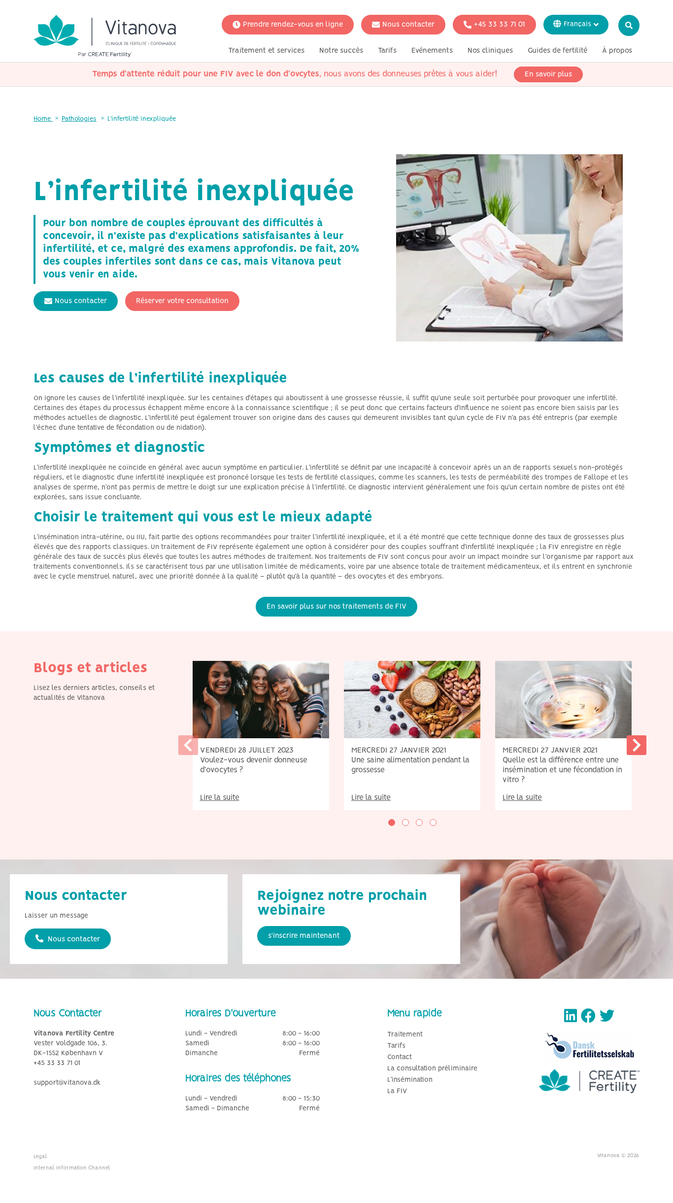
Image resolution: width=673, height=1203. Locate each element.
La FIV (397, 1091)
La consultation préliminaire (432, 1068)
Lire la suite (219, 797)
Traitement (405, 1034)
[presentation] (188, 745)
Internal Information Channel (72, 1168)
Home (43, 119)
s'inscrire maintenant (304, 936)
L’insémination (410, 1080)
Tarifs (387, 51)
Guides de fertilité (557, 51)
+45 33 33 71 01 (499, 25)
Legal (40, 1157)
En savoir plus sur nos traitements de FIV (336, 607)
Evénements (432, 51)
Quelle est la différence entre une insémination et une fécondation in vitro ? (562, 770)
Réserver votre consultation (182, 301)
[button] (392, 822)
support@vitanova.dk (67, 1083)
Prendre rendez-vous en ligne (293, 25)
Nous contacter (408, 25)
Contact (399, 1057)
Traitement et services (266, 51)
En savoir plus (548, 74)
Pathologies (79, 119)
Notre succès (341, 51)
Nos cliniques (490, 51)
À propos (617, 51)
